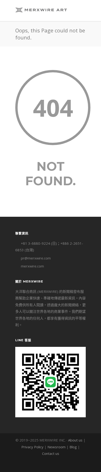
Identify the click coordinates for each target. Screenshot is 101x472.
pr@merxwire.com (36, 258)
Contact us (50, 453)
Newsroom (56, 447)
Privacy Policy (32, 447)
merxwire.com (32, 266)
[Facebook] (40, 464)
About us (75, 440)
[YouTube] (61, 464)
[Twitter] (50, 464)
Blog (73, 447)
